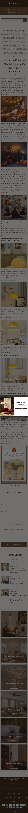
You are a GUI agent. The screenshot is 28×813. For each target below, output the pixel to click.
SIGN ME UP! (21, 408)
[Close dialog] (27, 398)
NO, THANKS (21, 410)
